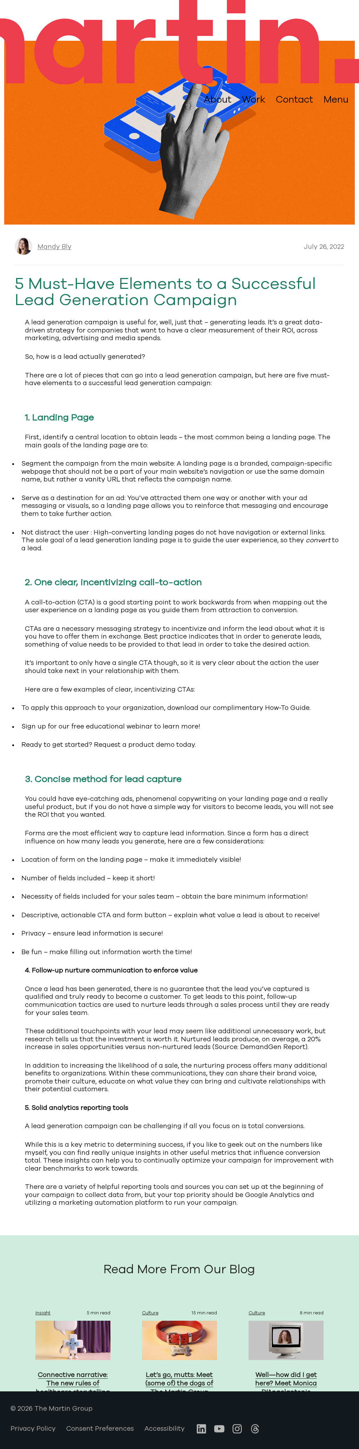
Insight (42, 1313)
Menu (336, 99)
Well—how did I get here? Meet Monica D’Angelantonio (286, 1383)
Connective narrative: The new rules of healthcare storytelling (73, 1383)
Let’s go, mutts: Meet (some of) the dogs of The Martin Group (179, 1383)
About (217, 99)
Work (253, 99)
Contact (294, 99)
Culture (150, 1313)
